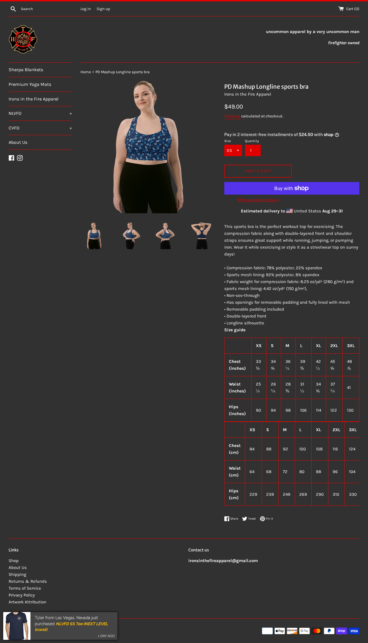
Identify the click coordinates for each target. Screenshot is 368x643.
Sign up (103, 9)
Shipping (232, 116)
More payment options (258, 199)
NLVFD (40, 113)
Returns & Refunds (28, 581)
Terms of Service (25, 588)
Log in (85, 9)
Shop (14, 560)
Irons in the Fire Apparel (33, 99)
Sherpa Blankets (26, 69)
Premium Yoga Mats (30, 84)
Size (227, 141)
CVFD (40, 128)
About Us (18, 142)
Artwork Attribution (27, 602)
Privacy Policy (22, 595)
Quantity (252, 141)
